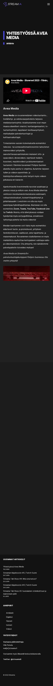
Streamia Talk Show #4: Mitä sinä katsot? (20, 579)
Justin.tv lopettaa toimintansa (20, 449)
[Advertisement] (26, 331)
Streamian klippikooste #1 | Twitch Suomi (25, 403)
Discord (21, 654)
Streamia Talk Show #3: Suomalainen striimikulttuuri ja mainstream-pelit (24, 592)
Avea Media (8, 115)
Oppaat (9, 621)
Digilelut (14, 490)
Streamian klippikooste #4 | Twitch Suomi (20, 585)
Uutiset (7, 398)
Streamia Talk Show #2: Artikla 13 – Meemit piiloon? (22, 545)
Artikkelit (8, 444)
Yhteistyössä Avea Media (13, 566)
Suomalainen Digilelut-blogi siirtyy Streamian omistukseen (22, 496)
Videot (13, 398)
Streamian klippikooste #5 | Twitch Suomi (20, 573)
